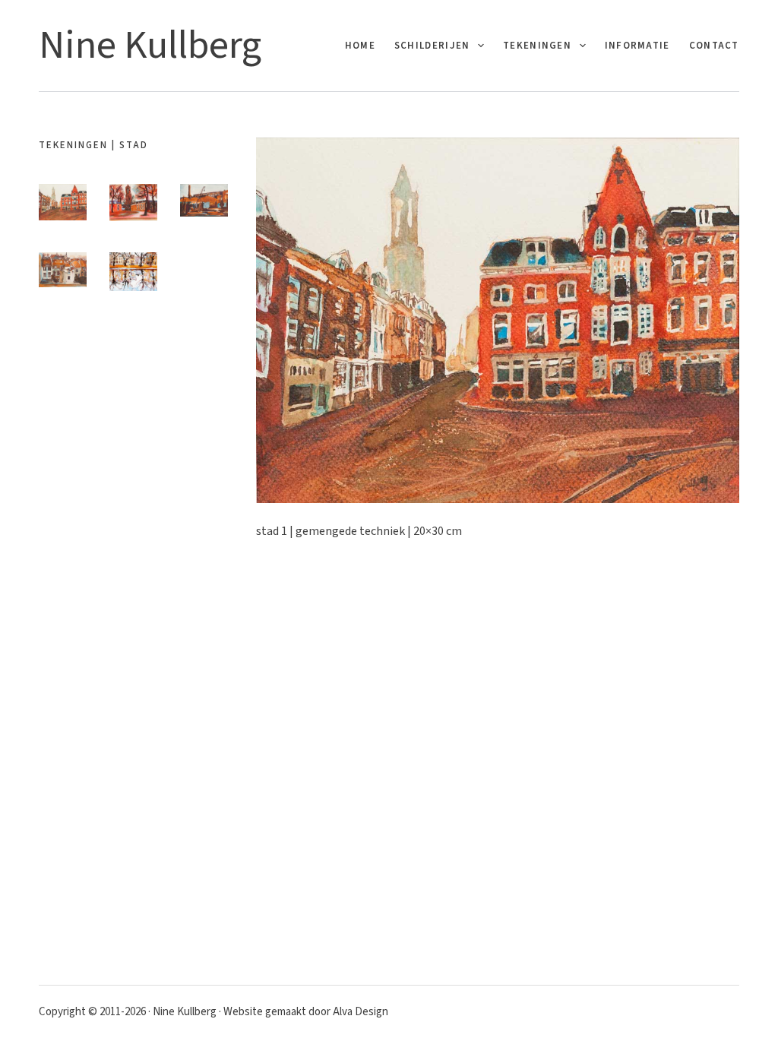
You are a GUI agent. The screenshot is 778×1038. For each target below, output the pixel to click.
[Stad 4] (63, 269)
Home (360, 45)
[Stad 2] (133, 202)
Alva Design (360, 1012)
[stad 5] (133, 271)
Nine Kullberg (150, 45)
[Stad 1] (63, 202)
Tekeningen (537, 45)
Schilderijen (432, 45)
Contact (714, 45)
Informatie (637, 45)
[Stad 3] (204, 200)
